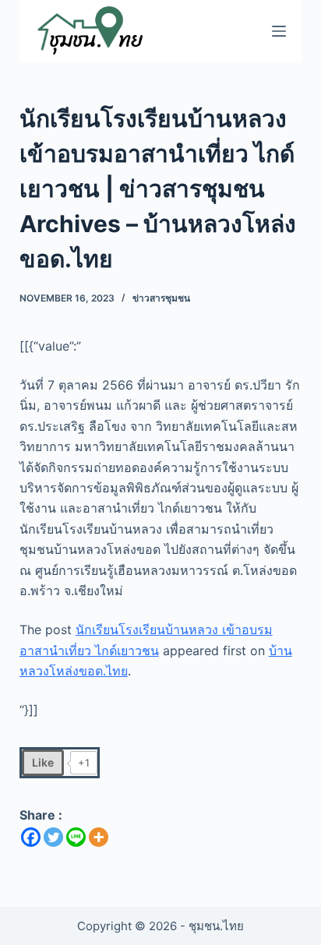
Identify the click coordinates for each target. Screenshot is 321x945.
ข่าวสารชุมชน (161, 298)
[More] (98, 837)
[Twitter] (53, 837)
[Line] (76, 837)
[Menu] (279, 31)
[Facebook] (31, 837)
